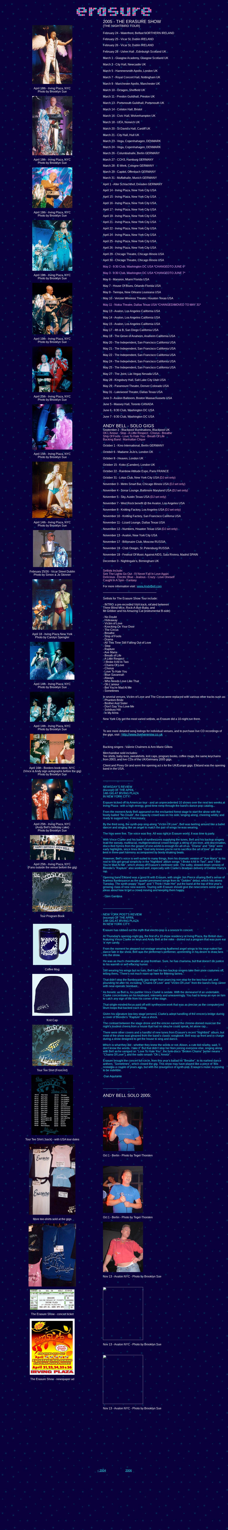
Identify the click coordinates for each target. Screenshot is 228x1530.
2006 (128, 1470)
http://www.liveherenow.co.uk (142, 734)
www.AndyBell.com (149, 586)
